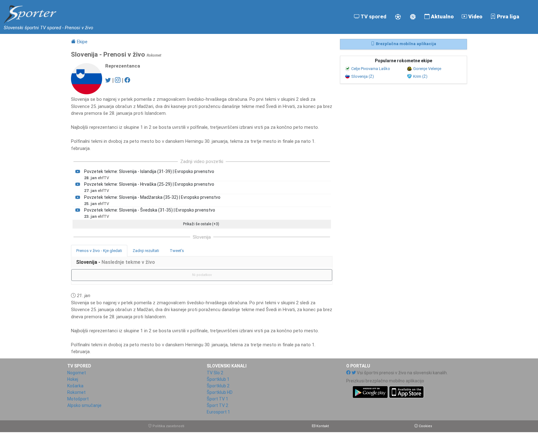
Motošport (78, 398)
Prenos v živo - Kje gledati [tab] (99, 250)
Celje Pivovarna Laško (370, 68)
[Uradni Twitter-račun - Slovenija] (108, 80)
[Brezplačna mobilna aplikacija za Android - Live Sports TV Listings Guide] (385, 391)
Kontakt (322, 426)
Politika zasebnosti (168, 426)
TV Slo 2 (215, 372)
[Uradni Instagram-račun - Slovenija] (117, 80)
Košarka (75, 385)
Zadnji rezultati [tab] (146, 250)
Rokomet (76, 392)
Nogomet (76, 372)
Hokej (72, 379)
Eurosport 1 (218, 411)
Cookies (425, 426)
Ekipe (81, 41)
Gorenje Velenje (427, 68)
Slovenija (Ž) (362, 76)
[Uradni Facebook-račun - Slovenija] (127, 80)
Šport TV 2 (217, 405)
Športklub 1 (218, 379)
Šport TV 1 (217, 398)
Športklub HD (220, 392)
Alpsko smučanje (84, 405)
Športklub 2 (218, 385)
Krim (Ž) (420, 76)
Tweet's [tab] (177, 250)
